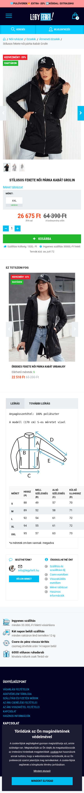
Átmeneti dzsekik (49, 39)
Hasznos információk (57, 593)
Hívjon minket (24, 578)
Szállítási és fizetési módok (20, 698)
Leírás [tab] (15, 403)
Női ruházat (16, 39)
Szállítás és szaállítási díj (57, 568)
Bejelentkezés (62, 29)
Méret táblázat (13, 187)
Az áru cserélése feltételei (20, 702)
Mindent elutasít (42, 771)
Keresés (20, 29)
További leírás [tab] (39, 403)
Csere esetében (59, 574)
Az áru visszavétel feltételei (21, 707)
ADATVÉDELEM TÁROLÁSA (17, 693)
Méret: (9, 193)
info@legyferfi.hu (28, 570)
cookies (54, 752)
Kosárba (44, 239)
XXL (14, 202)
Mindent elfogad (42, 781)
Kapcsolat (9, 711)
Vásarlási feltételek (16, 689)
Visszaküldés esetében (58, 580)
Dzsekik (31, 39)
